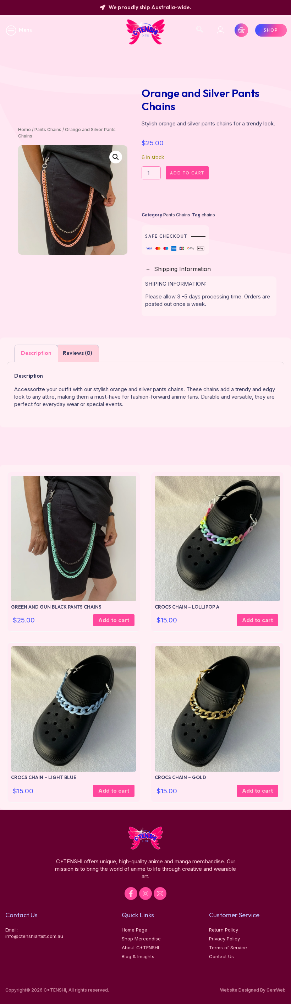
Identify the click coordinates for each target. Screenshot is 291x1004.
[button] (115, 157)
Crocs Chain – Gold (180, 777)
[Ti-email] (160, 893)
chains (208, 214)
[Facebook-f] (131, 893)
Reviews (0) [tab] (77, 353)
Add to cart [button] (113, 620)
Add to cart (187, 173)
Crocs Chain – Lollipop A (187, 607)
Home (24, 129)
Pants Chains (47, 129)
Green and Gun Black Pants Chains (56, 607)
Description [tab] (36, 353)
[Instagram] (145, 893)
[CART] (241, 30)
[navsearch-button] (200, 30)
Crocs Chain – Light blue (43, 777)
